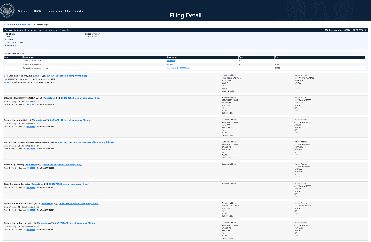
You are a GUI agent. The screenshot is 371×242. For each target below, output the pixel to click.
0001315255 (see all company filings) (67, 75)
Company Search (24, 24)
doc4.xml (170, 64)
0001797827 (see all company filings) (75, 223)
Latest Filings (55, 11)
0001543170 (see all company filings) (93, 142)
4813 (9, 82)
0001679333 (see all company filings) (63, 164)
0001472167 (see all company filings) (70, 120)
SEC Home (8, 24)
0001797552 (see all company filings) (79, 203)
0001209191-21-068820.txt (178, 68)
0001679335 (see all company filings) (69, 183)
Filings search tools (75, 11)
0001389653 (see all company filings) (81, 97)
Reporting (49, 97)
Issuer (37, 75)
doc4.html (171, 60)
